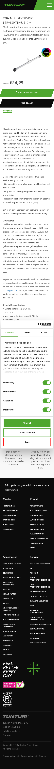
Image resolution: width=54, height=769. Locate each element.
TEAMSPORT (7, 645)
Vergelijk (7, 111)
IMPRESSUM (34, 638)
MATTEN (6, 603)
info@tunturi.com (12, 731)
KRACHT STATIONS (37, 525)
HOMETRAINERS (9, 506)
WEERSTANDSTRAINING (12, 578)
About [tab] (44, 332)
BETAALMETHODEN (37, 629)
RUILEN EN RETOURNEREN (40, 624)
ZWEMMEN (7, 655)
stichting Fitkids (10, 291)
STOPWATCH (8, 568)
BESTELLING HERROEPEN (40, 564)
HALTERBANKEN (36, 543)
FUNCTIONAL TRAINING (12, 564)
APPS (32, 606)
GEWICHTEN (8, 573)
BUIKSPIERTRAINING (11, 620)
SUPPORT (6, 589)
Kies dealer (27, 103)
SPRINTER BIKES (9, 520)
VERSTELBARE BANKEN (39, 539)
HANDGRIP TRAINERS (11, 615)
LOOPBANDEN (8, 529)
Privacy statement (11, 756)
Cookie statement (29, 756)
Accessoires (10, 557)
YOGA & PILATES (9, 594)
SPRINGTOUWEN (9, 631)
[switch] (46, 391)
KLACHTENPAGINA (37, 634)
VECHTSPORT (8, 636)
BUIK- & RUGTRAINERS (38, 511)
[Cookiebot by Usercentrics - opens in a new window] (38, 324)
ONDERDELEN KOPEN (38, 596)
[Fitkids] (46, 52)
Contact (7, 736)
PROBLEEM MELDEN (38, 592)
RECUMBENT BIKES (10, 511)
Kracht (34, 499)
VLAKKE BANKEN (37, 520)
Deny (27, 442)
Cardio (7, 499)
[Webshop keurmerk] (27, 685)
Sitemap (42, 756)
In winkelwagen (29, 93)
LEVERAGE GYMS (36, 515)
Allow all (27, 423)
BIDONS (6, 650)
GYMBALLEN (8, 599)
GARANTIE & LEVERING (39, 601)
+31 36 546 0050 (11, 727)
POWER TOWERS (36, 506)
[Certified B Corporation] (27, 699)
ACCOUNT (34, 573)
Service (34, 557)
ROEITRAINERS (8, 525)
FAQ (31, 568)
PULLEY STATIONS (37, 534)
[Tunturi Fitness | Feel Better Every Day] (15, 4)
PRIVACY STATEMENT (38, 643)
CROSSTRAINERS (9, 515)
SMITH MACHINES (37, 529)
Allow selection (27, 432)
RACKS (32, 548)
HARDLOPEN (8, 641)
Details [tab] (27, 332)
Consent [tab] (9, 332)
